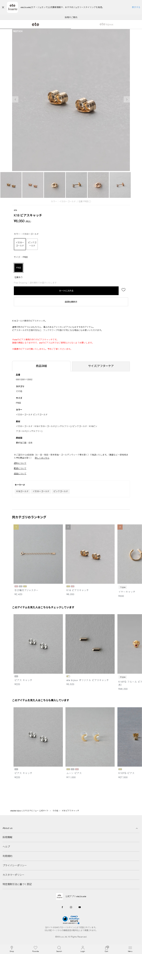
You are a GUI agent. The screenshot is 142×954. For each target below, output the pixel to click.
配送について (20, 468)
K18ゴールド (22, 491)
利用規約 (7, 856)
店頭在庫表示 (71, 301)
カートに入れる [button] (66, 290)
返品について (20, 473)
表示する (136, 7)
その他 (19, 391)
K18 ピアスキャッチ (72, 810)
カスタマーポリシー (13, 874)
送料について (20, 463)
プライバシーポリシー (15, 865)
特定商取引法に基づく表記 (17, 884)
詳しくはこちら (42, 458)
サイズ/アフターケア (101, 366)
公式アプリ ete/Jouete (75, 896)
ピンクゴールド (61, 491)
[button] (59, 949)
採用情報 (7, 837)
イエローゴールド (41, 491)
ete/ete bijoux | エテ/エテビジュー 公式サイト (29, 810)
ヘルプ (6, 846)
